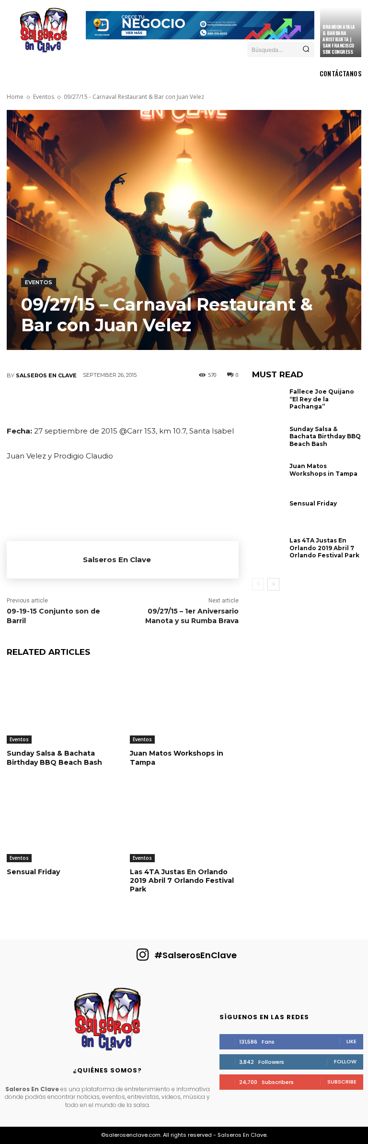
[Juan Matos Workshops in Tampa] (184, 705)
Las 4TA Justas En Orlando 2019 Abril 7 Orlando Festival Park (182, 880)
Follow (345, 1061)
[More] (209, 402)
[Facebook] (36, 402)
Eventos (43, 97)
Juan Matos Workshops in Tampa (176, 757)
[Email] (151, 402)
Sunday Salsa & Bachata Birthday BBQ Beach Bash (54, 757)
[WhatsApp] (122, 402)
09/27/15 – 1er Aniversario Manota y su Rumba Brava (192, 616)
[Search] (306, 49)
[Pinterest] (93, 402)
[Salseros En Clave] (45, 559)
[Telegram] (179, 402)
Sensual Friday (33, 871)
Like (351, 1041)
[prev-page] (258, 584)
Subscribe (341, 1081)
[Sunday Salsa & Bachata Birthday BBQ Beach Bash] (61, 705)
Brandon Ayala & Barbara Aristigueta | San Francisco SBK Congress (338, 39)
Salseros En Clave (46, 375)
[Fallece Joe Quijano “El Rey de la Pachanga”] (268, 405)
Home (15, 97)
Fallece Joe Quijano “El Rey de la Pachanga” (321, 399)
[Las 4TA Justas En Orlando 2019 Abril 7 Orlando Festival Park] (184, 824)
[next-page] (273, 584)
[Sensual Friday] (61, 824)
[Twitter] (64, 402)
